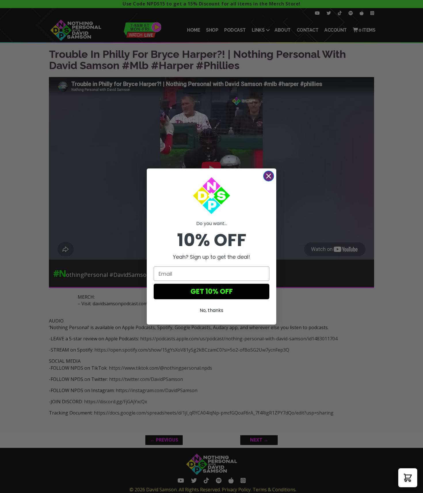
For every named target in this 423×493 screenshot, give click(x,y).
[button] (407, 477)
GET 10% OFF (211, 291)
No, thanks (211, 310)
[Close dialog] (268, 176)
